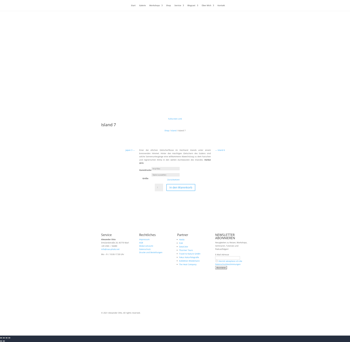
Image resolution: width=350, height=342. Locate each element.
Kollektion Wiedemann (189, 261)
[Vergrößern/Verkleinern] (1, 337)
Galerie (142, 6)
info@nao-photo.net (110, 249)
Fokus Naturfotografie (189, 257)
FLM (181, 243)
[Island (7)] (175, 114)
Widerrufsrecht (146, 246)
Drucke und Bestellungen (150, 252)
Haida (181, 239)
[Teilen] (6, 337)
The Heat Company (187, 264)
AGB (141, 242)
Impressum (144, 239)
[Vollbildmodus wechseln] (4, 337)
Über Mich (206, 6)
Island (174, 130)
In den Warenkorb (180, 187)
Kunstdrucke (145, 170)
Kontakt (221, 6)
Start (133, 6)
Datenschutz (145, 249)
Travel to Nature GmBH (189, 253)
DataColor (183, 246)
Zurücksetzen (173, 179)
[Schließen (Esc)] (9, 337)
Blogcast (191, 6)
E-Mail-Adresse (222, 254)
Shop (168, 6)
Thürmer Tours (186, 250)
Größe (145, 178)
